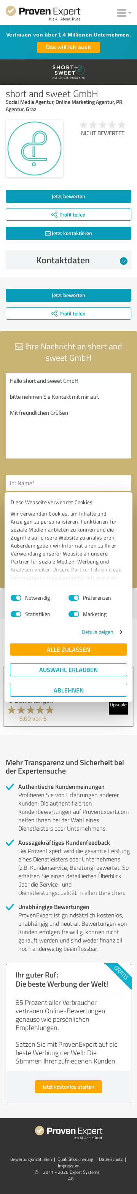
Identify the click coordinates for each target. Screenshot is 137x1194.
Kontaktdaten (63, 259)
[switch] (73, 598)
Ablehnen (69, 690)
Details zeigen (97, 631)
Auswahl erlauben (68, 669)
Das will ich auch (68, 47)
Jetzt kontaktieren (71, 233)
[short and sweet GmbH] (34, 149)
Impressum (69, 1165)
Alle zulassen (68, 649)
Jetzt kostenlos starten (68, 1086)
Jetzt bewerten (68, 196)
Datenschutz (111, 1159)
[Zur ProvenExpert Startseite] (43, 14)
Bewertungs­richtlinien (31, 1159)
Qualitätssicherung (75, 1159)
